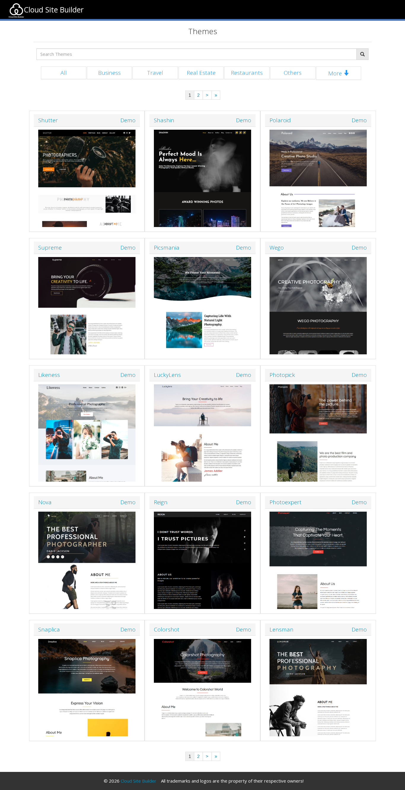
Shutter (48, 120)
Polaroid (280, 120)
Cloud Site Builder (138, 781)
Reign (161, 502)
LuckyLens (167, 375)
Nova (45, 502)
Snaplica (49, 629)
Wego (277, 247)
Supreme (50, 247)
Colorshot (166, 629)
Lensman (282, 629)
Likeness (49, 375)
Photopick (282, 375)
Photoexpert (286, 502)
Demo (127, 120)
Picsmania (166, 247)
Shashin (164, 120)
